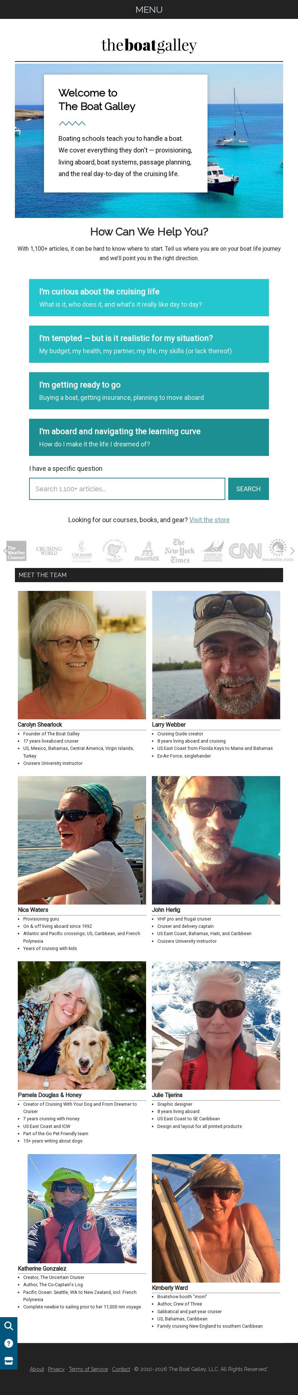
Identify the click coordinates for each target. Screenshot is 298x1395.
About (37, 1369)
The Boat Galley (149, 44)
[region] (149, 141)
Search (248, 489)
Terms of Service (88, 1369)
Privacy (56, 1369)
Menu (149, 9)
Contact (121, 1369)
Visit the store (209, 520)
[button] (5, 550)
